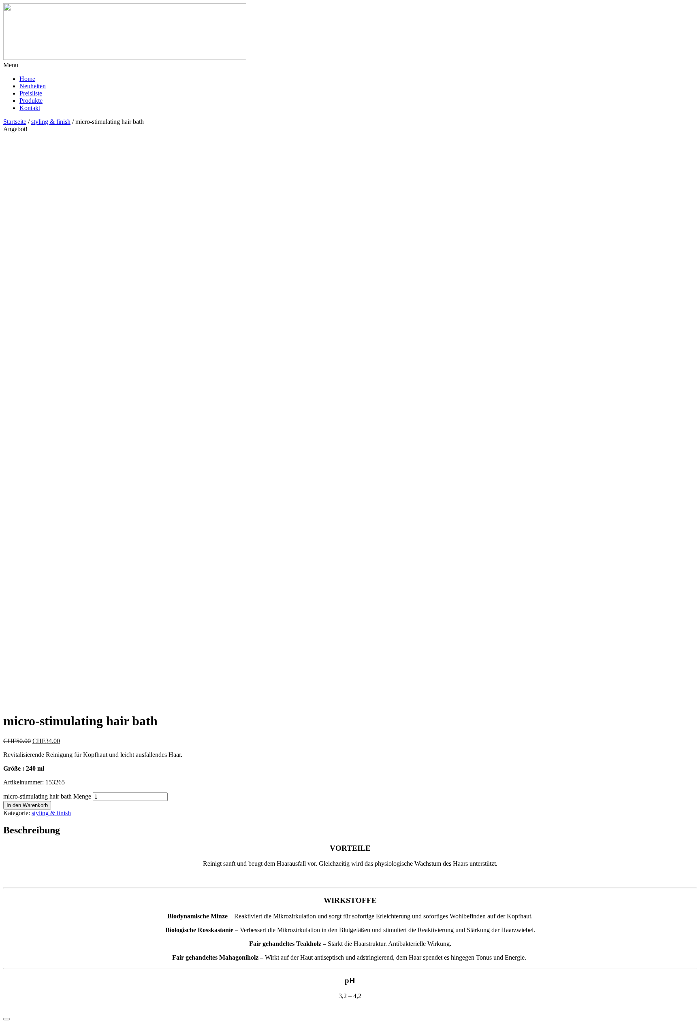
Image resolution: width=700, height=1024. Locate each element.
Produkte (31, 100)
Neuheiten (32, 86)
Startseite (14, 121)
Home (27, 78)
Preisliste (30, 93)
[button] (350, 65)
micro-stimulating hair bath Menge (47, 796)
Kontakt (29, 107)
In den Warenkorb (27, 805)
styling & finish (50, 121)
